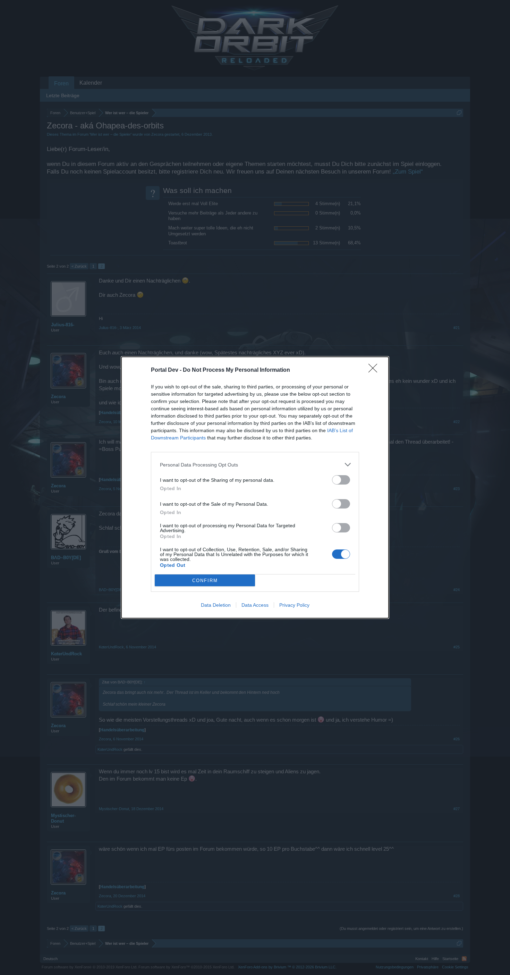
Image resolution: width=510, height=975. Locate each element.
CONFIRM (205, 580)
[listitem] (255, 464)
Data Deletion (216, 605)
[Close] (375, 370)
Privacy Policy (294, 605)
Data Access (255, 605)
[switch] (341, 480)
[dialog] (255, 487)
